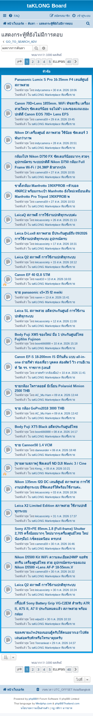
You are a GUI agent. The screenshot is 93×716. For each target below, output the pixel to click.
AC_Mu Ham (43, 395)
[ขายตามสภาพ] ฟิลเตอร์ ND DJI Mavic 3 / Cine (50, 463)
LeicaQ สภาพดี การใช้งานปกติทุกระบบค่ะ (46, 215)
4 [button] (44, 61)
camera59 (41, 119)
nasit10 (39, 279)
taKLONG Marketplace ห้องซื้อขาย (53, 94)
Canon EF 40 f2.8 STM (32, 275)
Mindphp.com (44, 703)
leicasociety (42, 220)
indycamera (42, 90)
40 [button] (69, 61)
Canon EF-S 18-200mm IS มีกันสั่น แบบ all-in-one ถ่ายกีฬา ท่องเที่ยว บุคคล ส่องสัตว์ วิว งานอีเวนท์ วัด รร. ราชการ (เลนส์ (52, 362)
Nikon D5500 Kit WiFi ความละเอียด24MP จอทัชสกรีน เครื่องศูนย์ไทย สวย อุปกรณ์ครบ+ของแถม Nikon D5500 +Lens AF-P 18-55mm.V (51, 562)
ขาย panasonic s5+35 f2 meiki (39, 292)
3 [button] (38, 61)
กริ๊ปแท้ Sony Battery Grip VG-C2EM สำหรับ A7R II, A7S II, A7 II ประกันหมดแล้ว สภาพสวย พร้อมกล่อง (52, 608)
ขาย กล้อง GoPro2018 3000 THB (39, 408)
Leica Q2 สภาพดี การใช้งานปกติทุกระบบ (45, 257)
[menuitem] (14, 16)
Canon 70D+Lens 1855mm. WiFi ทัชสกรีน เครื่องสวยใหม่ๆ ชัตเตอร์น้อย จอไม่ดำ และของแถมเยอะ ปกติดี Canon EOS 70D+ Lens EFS (52, 108)
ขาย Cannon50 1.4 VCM (33, 445)
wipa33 (39, 619)
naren (38, 297)
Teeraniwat (42, 643)
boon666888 (43, 343)
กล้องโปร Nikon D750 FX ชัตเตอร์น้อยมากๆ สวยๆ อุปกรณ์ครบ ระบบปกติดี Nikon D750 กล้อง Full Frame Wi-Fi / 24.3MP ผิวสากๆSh (52, 162)
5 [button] (50, 61)
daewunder (42, 450)
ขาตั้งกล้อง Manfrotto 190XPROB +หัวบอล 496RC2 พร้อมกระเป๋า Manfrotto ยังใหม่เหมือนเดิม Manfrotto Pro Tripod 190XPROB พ (52, 191)
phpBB (33, 698)
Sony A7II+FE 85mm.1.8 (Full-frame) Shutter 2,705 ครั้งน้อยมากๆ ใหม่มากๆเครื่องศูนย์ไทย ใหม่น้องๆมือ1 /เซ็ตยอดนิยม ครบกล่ (51, 534)
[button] (19, 62)
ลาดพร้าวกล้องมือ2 (47, 372)
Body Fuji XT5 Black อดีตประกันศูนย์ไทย (46, 427)
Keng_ (39, 468)
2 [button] (33, 61)
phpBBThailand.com (67, 703)
